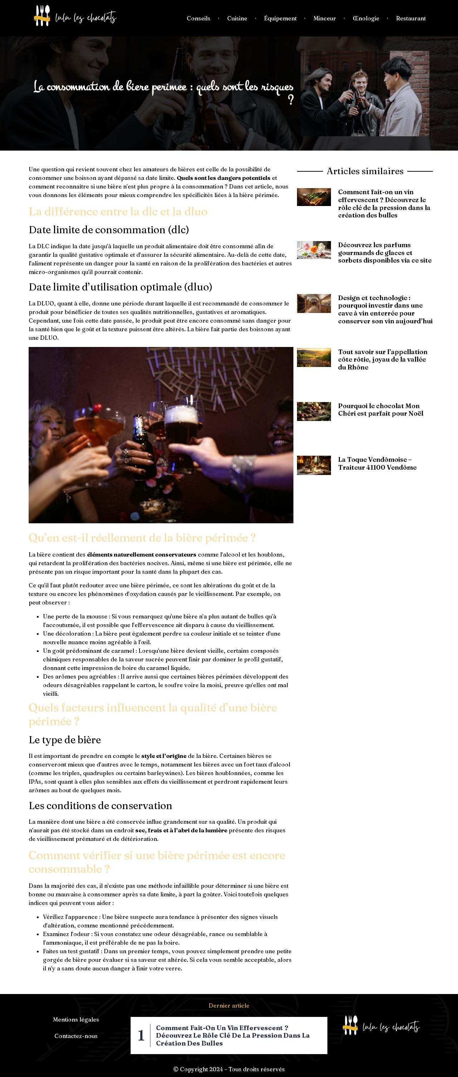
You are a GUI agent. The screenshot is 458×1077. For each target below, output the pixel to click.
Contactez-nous (76, 1035)
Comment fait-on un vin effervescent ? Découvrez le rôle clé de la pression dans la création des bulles (384, 203)
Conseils (198, 18)
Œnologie (366, 18)
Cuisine (237, 18)
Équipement (280, 18)
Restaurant (411, 18)
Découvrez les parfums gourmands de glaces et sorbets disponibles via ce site (385, 252)
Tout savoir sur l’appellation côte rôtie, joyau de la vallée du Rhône (383, 359)
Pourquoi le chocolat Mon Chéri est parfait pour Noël (380, 410)
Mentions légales (76, 1019)
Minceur (324, 18)
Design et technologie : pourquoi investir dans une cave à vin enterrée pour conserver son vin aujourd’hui (385, 309)
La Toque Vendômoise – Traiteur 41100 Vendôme (377, 463)
